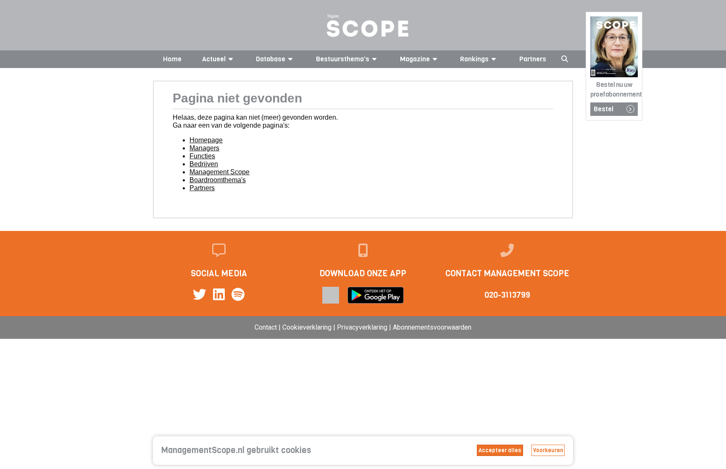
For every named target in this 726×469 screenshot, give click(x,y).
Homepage (206, 140)
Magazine (415, 59)
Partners (532, 59)
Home (172, 59)
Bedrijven (203, 164)
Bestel (603, 109)
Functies (202, 156)
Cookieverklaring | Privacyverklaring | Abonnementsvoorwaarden (376, 327)
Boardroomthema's (217, 179)
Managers (204, 148)
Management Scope (219, 172)
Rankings (474, 59)
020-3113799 (507, 295)
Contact (266, 327)
